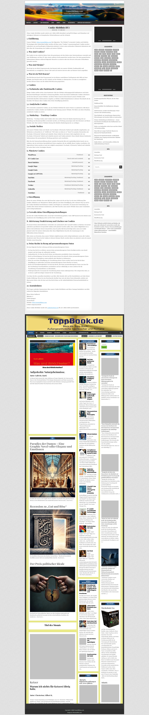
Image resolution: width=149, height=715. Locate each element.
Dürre (104, 54)
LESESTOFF (35, 22)
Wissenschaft (114, 68)
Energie (108, 54)
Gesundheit (97, 56)
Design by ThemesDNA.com (74, 712)
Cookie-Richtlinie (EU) (58, 27)
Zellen (101, 70)
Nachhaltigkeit (98, 64)
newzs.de (97, 66)
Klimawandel (115, 58)
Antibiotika (101, 50)
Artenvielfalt (108, 50)
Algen (96, 50)
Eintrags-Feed (98, 155)
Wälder (96, 70)
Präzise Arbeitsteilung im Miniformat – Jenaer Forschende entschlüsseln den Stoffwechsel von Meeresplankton (107, 121)
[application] (108, 34)
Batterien (103, 52)
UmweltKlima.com (74, 11)
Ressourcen (111, 66)
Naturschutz (113, 64)
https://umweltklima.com (44, 42)
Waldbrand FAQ (98, 103)
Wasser (108, 68)
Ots (101, 66)
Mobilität (119, 62)
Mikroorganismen (111, 62)
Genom (118, 54)
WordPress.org (98, 160)
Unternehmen (98, 68)
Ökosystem (106, 70)
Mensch (104, 62)
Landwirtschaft (113, 60)
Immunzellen (114, 56)
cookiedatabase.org (52, 307)
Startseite (28, 22)
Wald (103, 68)
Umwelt (58, 22)
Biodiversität (109, 52)
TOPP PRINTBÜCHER (44, 22)
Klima (64, 22)
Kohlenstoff (97, 60)
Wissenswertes (71, 22)
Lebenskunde (98, 62)
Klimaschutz (107, 58)
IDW (109, 56)
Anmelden (97, 152)
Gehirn (113, 54)
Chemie (96, 54)
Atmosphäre (115, 50)
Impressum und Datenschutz (84, 22)
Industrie (97, 58)
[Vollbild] (120, 40)
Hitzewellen (104, 56)
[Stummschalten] (117, 40)
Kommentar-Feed (99, 158)
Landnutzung (105, 60)
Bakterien (97, 52)
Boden (115, 52)
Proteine (105, 66)
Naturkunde (105, 64)
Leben (52, 22)
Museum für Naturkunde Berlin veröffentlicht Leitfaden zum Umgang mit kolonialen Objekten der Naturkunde (107, 137)
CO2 (100, 54)
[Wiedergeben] (96, 40)
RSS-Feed (55, 30)
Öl (110, 70)
